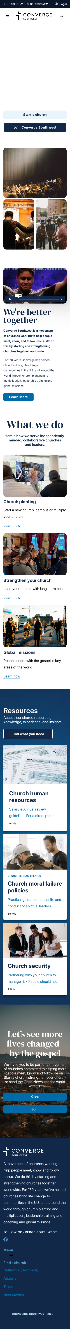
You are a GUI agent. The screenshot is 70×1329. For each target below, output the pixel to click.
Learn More (18, 397)
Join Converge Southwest (35, 127)
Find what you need (28, 734)
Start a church (35, 114)
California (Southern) (20, 1270)
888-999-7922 (13, 4)
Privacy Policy (35, 1322)
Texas (8, 1287)
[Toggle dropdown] (27, 4)
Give (35, 1097)
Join (35, 1109)
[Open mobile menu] (7, 15)
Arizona (9, 1278)
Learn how (11, 525)
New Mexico (13, 1295)
